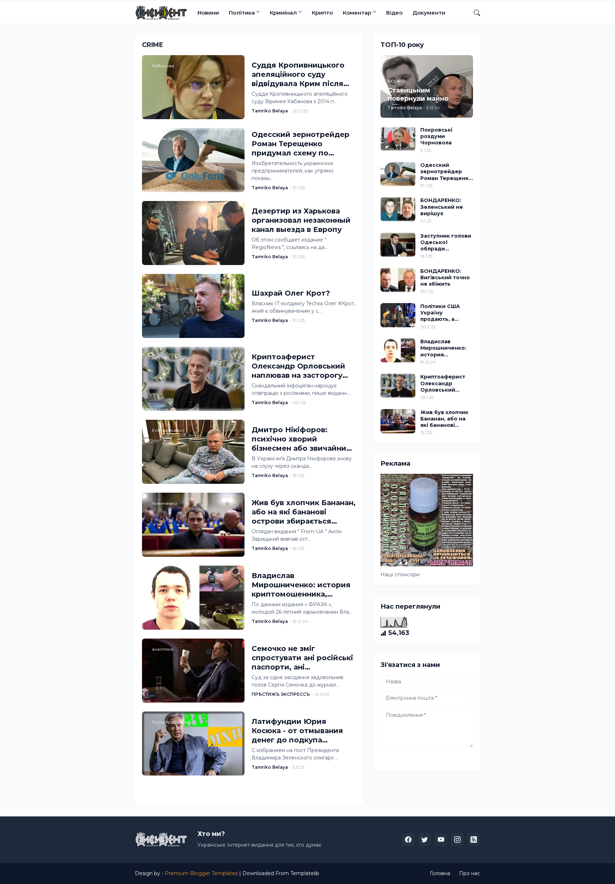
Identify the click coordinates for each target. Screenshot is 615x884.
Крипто (322, 12)
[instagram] (457, 839)
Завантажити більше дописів (246, 790)
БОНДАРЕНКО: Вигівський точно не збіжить (445, 277)
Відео (394, 12)
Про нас (469, 873)
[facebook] (408, 839)
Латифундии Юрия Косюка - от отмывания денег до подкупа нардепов (297, 731)
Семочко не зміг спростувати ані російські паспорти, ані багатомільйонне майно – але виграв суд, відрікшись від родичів (302, 658)
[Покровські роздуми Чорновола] (397, 139)
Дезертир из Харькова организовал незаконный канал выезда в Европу (301, 220)
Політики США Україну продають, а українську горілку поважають (440, 313)
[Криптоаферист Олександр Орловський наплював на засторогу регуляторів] (397, 386)
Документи (428, 12)
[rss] (473, 839)
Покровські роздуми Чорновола (436, 136)
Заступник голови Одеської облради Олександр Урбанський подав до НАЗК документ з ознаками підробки (446, 242)
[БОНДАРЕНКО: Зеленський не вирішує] (397, 209)
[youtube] (441, 839)
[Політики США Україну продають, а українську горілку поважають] (397, 315)
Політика (242, 12)
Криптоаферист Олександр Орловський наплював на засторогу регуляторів (298, 366)
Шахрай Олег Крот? (291, 293)
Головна (440, 873)
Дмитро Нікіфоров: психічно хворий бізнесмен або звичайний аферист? (301, 439)
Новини (208, 12)
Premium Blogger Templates (201, 873)
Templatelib (304, 873)
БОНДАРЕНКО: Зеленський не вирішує (441, 206)
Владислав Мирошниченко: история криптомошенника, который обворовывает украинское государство (301, 585)
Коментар (357, 12)
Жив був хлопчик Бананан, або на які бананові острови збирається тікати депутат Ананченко (304, 512)
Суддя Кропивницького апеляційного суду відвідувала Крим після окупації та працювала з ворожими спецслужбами (303, 74)
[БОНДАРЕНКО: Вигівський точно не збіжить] (397, 280)
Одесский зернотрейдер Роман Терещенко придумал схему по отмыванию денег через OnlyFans (300, 144)
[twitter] (424, 839)
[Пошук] (474, 13)
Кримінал (283, 12)
